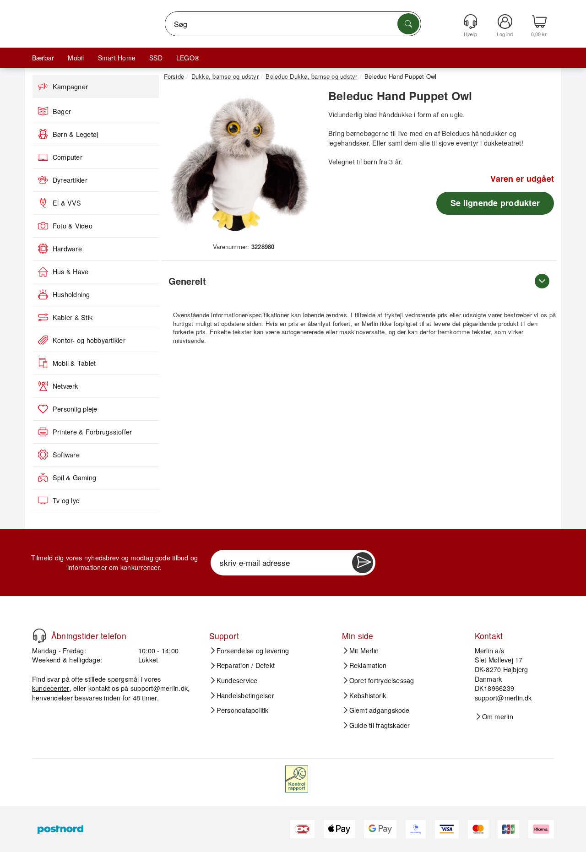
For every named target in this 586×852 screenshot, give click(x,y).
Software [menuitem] (66, 454)
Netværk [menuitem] (65, 386)
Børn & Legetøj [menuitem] (75, 134)
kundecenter (51, 688)
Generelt (187, 281)
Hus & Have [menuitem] (70, 271)
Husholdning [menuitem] (71, 294)
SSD (156, 57)
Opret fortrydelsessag (381, 680)
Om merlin (497, 716)
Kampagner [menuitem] (70, 86)
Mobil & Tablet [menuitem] (74, 363)
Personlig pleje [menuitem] (75, 408)
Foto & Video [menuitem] (72, 225)
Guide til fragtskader (379, 725)
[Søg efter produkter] (408, 23)
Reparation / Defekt (246, 665)
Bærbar (43, 57)
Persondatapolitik (243, 710)
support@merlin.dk (159, 688)
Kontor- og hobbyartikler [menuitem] (89, 340)
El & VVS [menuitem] (67, 202)
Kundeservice (237, 680)
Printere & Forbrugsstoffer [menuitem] (92, 431)
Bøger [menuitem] (62, 111)
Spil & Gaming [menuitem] (74, 477)
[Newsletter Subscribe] (362, 562)
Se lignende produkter (495, 203)
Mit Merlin (364, 650)
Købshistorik (367, 695)
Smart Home (117, 57)
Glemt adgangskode (379, 710)
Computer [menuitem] (67, 157)
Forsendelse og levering (253, 650)
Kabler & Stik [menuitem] (72, 317)
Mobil (76, 57)
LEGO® (187, 57)
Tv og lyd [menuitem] (66, 500)
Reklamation (368, 665)
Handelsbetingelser (245, 695)
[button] (240, 164)
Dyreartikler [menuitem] (70, 180)
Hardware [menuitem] (67, 248)
